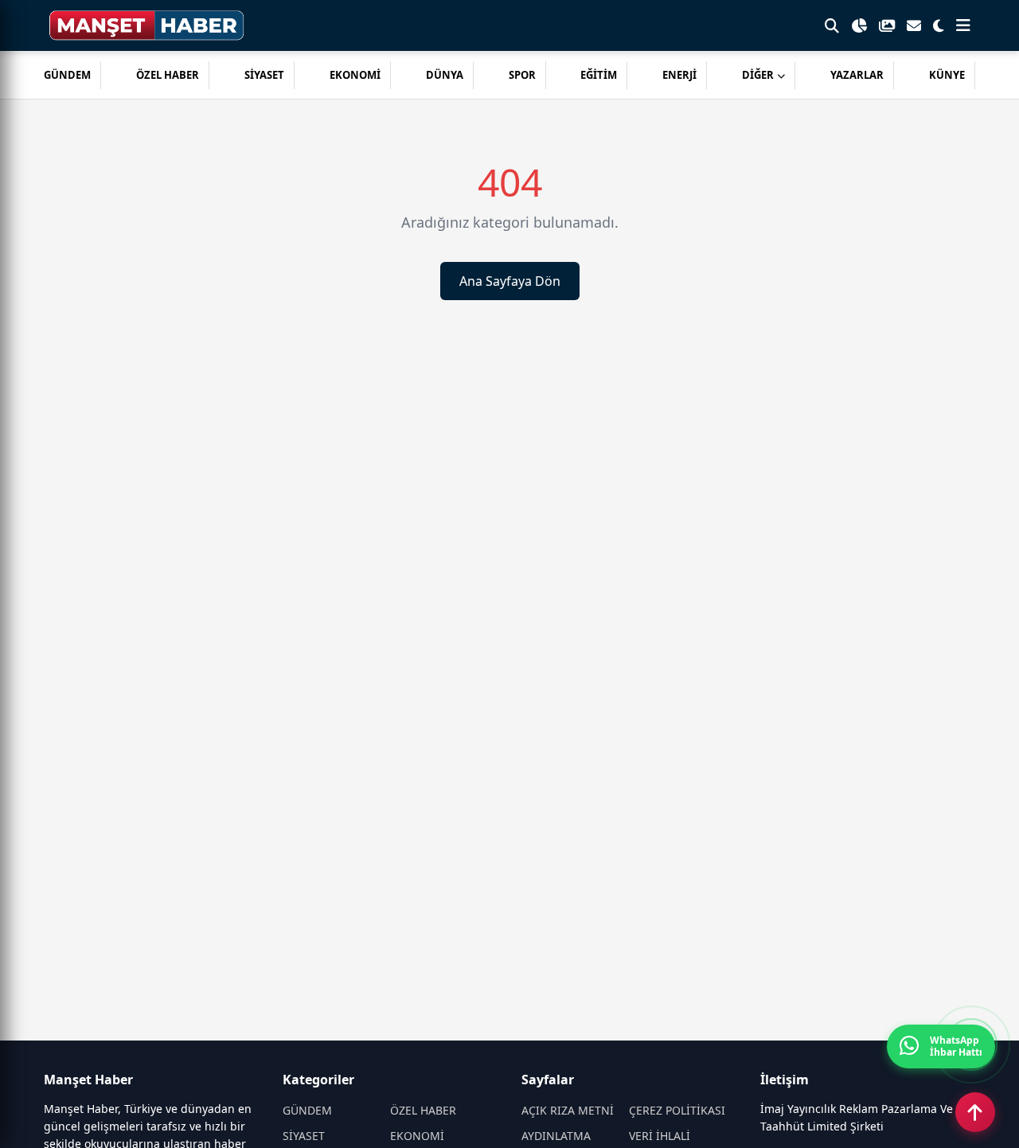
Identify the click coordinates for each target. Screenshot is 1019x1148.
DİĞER (758, 75)
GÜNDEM (67, 75)
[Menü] (963, 25)
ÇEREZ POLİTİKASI (677, 1110)
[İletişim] (914, 25)
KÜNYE (947, 75)
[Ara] (832, 25)
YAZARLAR (857, 75)
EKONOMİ (355, 75)
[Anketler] (859, 25)
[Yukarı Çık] (975, 1112)
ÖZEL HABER (167, 75)
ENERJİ (679, 75)
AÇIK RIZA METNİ (567, 1110)
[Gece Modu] (938, 25)
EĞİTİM (598, 75)
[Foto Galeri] (887, 25)
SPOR (522, 75)
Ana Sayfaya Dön (509, 281)
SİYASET (264, 75)
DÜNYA (444, 75)
